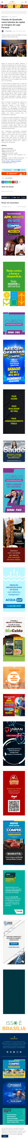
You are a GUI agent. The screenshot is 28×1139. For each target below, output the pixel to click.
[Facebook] (2, 182)
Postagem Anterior (6, 206)
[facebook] (7, 1052)
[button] (2, 2)
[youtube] (14, 1052)
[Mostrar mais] (19, 182)
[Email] (16, 182)
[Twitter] (6, 182)
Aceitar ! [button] (5, 1136)
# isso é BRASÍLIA (13, 16)
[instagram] (17, 1052)
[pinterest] (20, 1052)
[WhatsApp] (9, 182)
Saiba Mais (19, 1134)
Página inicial (4, 16)
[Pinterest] (13, 182)
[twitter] (10, 1052)
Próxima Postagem (21, 206)
